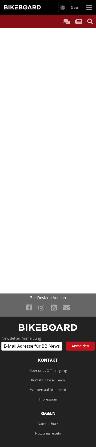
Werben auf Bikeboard (48, 390)
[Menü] (89, 7)
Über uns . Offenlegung (48, 370)
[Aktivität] (78, 21)
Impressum (48, 399)
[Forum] (67, 21)
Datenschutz (48, 424)
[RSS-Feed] (54, 307)
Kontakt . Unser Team (48, 380)
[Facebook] (29, 307)
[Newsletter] (66, 307)
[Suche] (90, 21)
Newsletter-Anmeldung (21, 338)
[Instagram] (41, 307)
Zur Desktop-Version (48, 298)
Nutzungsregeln (48, 433)
